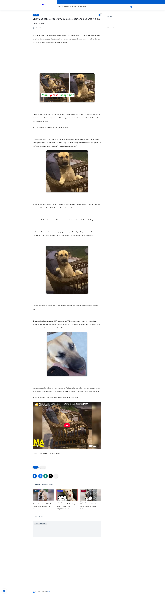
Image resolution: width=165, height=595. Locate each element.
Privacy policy (111, 27)
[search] (131, 7)
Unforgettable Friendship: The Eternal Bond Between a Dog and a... (43, 506)
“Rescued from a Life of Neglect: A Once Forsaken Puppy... (88, 506)
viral (71, 7)
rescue (60, 7)
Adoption (83, 7)
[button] (40, 476)
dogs (44, 5)
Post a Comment (40, 523)
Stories (76, 7)
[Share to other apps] (56, 476)
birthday (66, 7)
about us (109, 22)
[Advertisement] (67, 61)
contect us (110, 25)
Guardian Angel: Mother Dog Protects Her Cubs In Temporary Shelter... (65, 506)
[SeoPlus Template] (34, 591)
